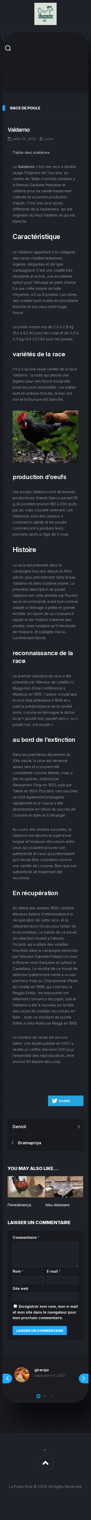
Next (83, 1378)
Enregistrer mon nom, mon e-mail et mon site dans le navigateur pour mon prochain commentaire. (45, 1312)
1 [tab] (38, 1396)
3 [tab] (51, 1396)
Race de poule (25, 108)
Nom (18, 1271)
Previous (7, 1378)
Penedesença (19, 1205)
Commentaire (26, 1237)
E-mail (54, 1271)
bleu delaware (58, 1205)
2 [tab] (45, 1396)
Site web (20, 1288)
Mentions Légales (45, 1450)
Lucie (48, 139)
